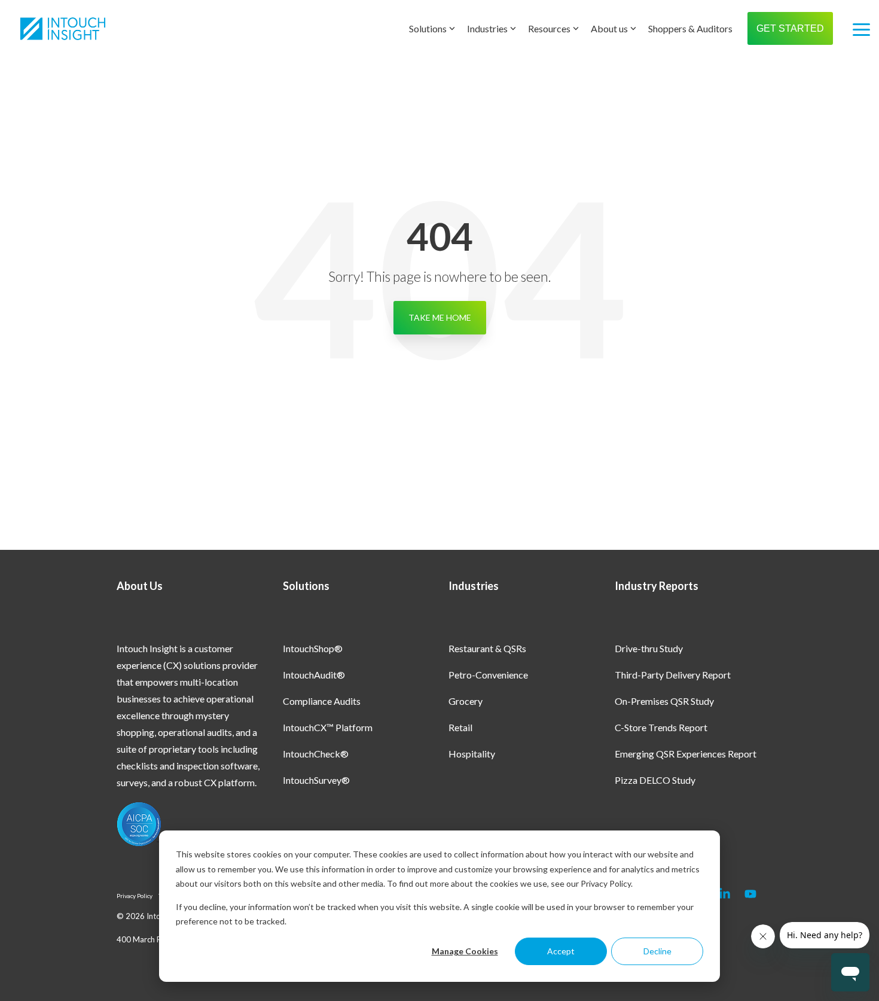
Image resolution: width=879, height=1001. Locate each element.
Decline (657, 951)
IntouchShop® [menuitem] (313, 648)
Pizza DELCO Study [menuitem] (655, 780)
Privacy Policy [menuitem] (134, 895)
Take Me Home (439, 317)
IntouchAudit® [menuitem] (314, 674)
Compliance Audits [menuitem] (322, 701)
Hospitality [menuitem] (471, 753)
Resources (549, 28)
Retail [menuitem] (460, 727)
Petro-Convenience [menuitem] (488, 674)
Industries (487, 28)
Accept (561, 951)
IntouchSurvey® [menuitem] (316, 780)
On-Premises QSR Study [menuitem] (664, 701)
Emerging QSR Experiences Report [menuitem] (685, 753)
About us (609, 28)
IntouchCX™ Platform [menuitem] (328, 727)
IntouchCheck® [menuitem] (316, 753)
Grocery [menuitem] (465, 701)
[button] (861, 28)
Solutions (428, 28)
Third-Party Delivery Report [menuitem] (673, 674)
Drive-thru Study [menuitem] (649, 648)
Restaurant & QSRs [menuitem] (487, 648)
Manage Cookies (465, 951)
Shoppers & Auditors (690, 28)
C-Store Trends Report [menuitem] (661, 727)
